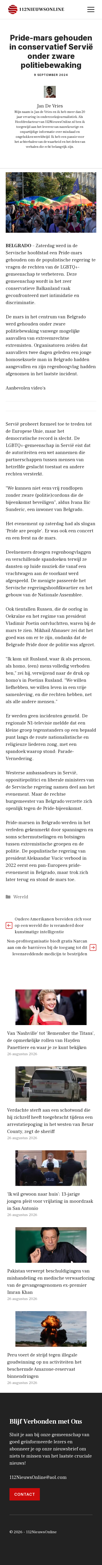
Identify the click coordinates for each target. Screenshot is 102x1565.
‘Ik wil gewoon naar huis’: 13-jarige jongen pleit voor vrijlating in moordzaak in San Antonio (50, 1201)
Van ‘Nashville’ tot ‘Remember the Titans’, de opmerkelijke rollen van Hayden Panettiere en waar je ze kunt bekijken (51, 1040)
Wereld (20, 897)
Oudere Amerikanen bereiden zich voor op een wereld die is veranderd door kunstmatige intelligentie (53, 925)
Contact (24, 1494)
